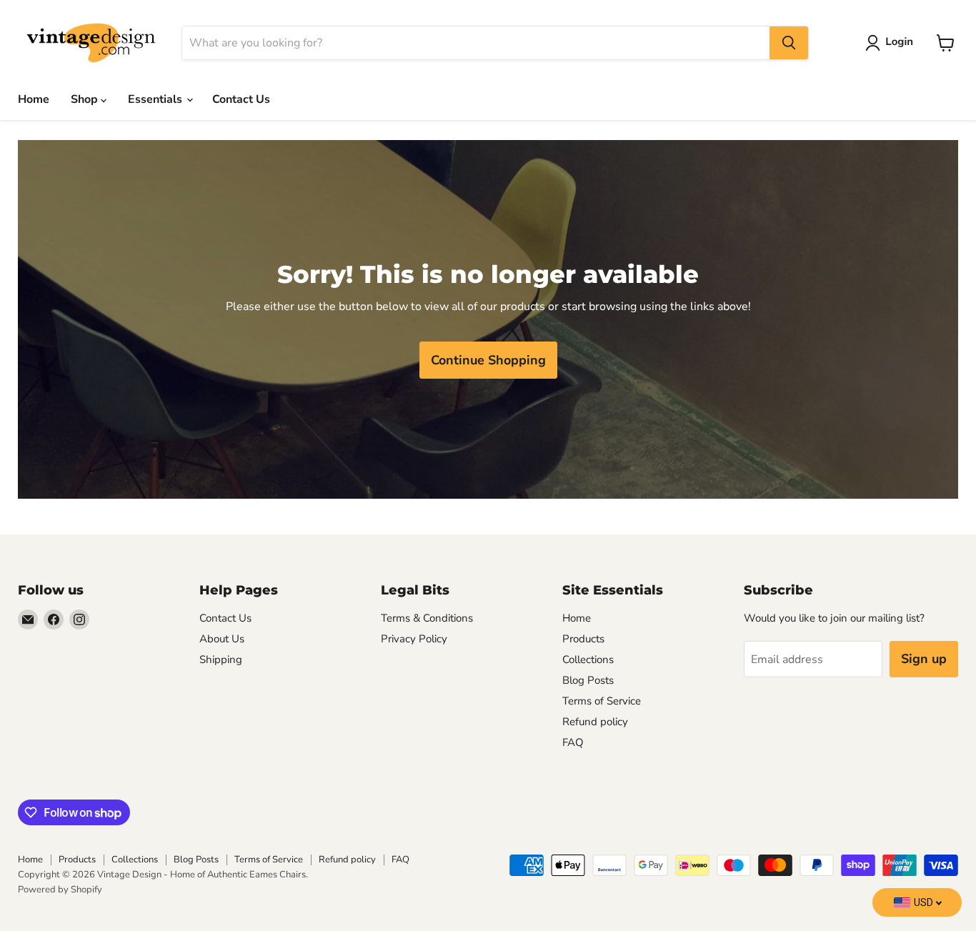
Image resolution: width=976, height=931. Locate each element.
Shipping (220, 659)
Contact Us (241, 99)
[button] (892, 42)
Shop (86, 99)
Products (583, 639)
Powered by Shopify (60, 889)
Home (33, 99)
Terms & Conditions (427, 618)
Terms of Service (601, 701)
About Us (221, 639)
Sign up (924, 658)
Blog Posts (588, 680)
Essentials (156, 99)
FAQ (573, 742)
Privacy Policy (414, 639)
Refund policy (595, 722)
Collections (588, 659)
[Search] (789, 42)
